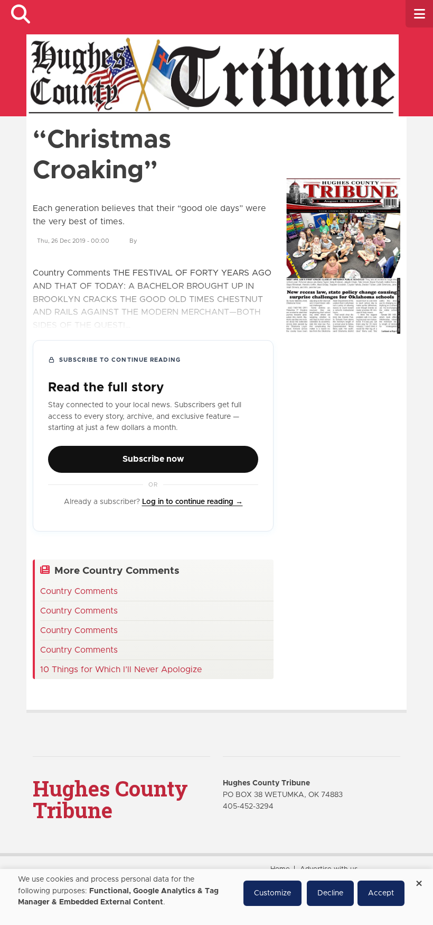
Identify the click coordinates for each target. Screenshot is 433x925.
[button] (20, 14)
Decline (330, 893)
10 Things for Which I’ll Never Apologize (121, 669)
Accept (381, 893)
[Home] (212, 75)
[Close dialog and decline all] (419, 879)
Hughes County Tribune (110, 799)
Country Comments (79, 591)
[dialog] (216, 897)
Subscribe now (153, 459)
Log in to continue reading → (192, 502)
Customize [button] (272, 893)
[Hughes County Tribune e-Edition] (343, 255)
